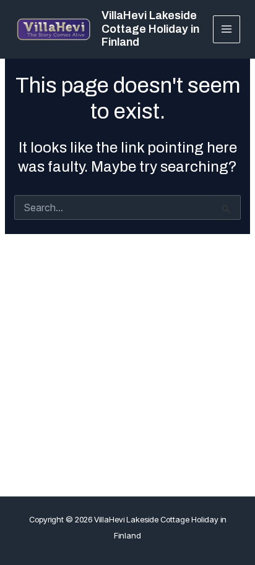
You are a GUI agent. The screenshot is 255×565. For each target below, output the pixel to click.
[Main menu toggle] (227, 29)
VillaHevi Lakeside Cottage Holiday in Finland (150, 28)
